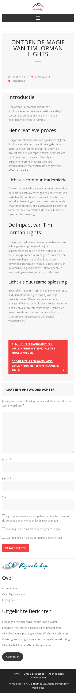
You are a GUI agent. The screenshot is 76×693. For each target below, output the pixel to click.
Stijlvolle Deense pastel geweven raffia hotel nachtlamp (35, 633)
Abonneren (12, 657)
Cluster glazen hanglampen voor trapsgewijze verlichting (36, 639)
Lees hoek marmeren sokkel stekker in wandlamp (31, 628)
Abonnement (10, 588)
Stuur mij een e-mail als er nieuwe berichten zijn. (33, 538)
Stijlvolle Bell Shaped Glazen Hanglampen (27, 645)
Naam (6, 459)
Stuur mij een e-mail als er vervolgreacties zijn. (32, 529)
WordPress (38, 687)
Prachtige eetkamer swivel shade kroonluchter (29, 622)
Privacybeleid (10, 600)
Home (16, 673)
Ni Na (22, 76)
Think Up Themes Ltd (34, 683)
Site (4, 497)
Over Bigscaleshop (13, 594)
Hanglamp (19, 80)
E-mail (6, 478)
